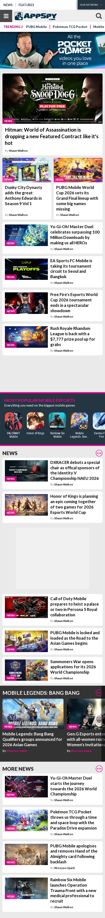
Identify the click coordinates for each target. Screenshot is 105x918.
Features (26, 5)
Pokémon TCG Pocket (70, 27)
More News (18, 769)
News (8, 5)
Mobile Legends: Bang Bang (41, 693)
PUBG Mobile (36, 27)
